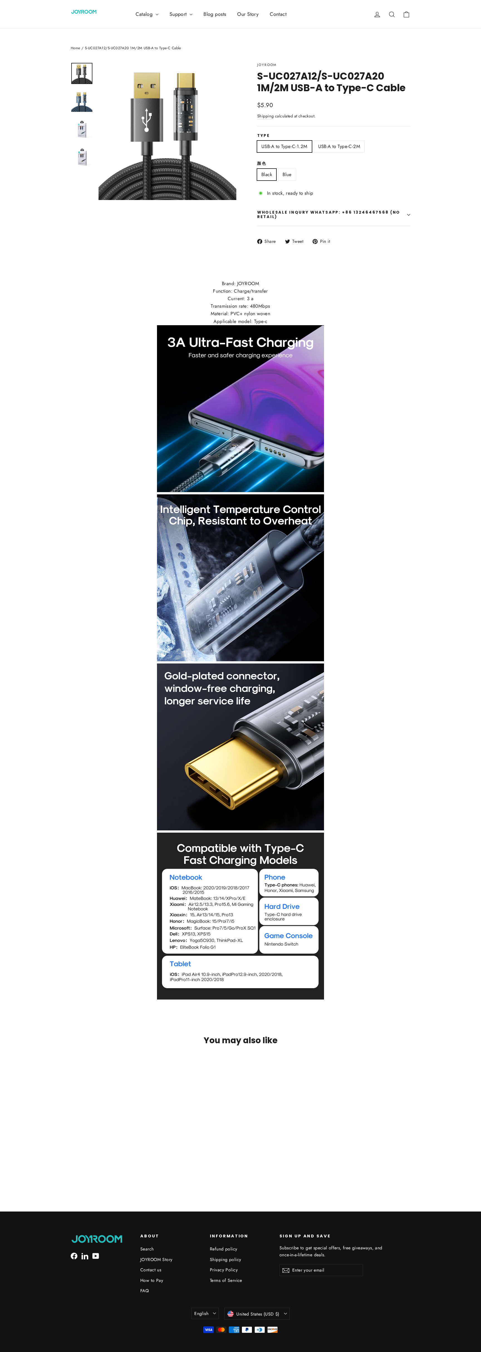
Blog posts (214, 14)
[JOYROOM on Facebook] (74, 1255)
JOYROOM (267, 64)
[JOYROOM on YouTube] (95, 1255)
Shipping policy (225, 1259)
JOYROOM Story (156, 1259)
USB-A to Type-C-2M (339, 146)
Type (263, 136)
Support (179, 14)
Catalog (145, 14)
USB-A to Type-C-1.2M (284, 146)
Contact (278, 14)
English (201, 1313)
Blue (287, 174)
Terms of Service (226, 1280)
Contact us (150, 1270)
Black (266, 174)
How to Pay (151, 1280)
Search (147, 1249)
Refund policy (223, 1249)
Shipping (265, 116)
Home (75, 48)
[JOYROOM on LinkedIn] (85, 1255)
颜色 (261, 163)
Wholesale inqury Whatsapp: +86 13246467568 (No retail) (328, 214)
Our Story (248, 14)
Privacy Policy (224, 1270)
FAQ (144, 1290)
